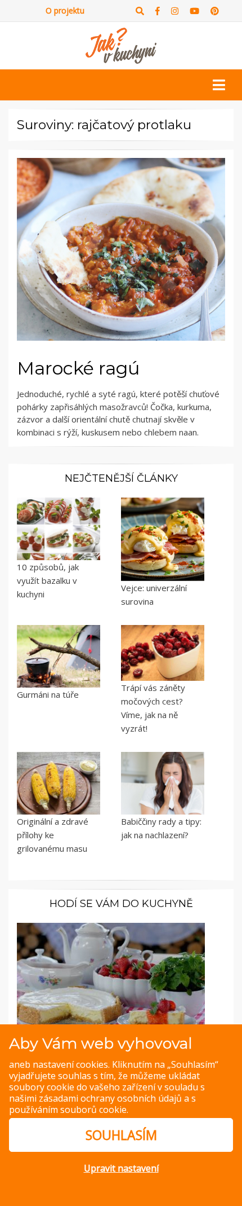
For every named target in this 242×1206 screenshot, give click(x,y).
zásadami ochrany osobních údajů (110, 1098)
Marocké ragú (78, 368)
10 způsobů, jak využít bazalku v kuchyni (48, 580)
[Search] (140, 11)
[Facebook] (157, 11)
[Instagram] (174, 11)
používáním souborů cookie (68, 1109)
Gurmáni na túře (48, 694)
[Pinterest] (214, 11)
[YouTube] (194, 11)
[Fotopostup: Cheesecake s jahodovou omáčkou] (111, 978)
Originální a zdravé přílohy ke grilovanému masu (52, 835)
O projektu (65, 10)
